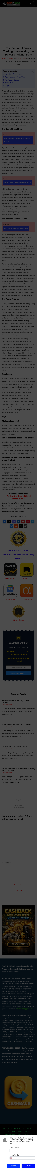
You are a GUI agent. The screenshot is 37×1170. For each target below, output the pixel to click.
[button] (34, 1146)
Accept (18, 1161)
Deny (18, 1165)
